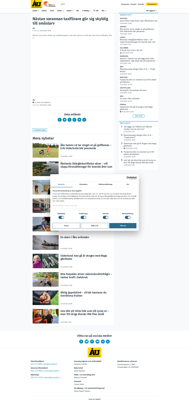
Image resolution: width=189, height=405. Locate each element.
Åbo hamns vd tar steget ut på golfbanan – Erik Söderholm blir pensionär (137, 31)
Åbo (121, 67)
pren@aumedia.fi (50, 364)
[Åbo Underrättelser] (94, 352)
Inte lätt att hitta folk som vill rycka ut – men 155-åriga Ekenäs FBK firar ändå (140, 162)
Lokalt (34, 11)
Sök (97, 11)
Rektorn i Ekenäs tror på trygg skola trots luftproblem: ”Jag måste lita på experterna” (138, 61)
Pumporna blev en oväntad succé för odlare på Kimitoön (139, 154)
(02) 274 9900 (37, 364)
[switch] (83, 217)
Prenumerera (152, 4)
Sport (52, 11)
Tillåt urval (94, 225)
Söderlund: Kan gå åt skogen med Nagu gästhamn (140, 145)
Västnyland (125, 88)
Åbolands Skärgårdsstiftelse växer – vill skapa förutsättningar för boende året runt (137, 42)
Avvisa (66, 225)
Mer (103, 11)
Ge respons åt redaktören (42, 102)
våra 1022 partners (64, 194)
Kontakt (141, 4)
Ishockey (123, 18)
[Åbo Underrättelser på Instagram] (92, 342)
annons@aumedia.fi (51, 371)
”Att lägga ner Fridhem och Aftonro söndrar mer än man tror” (138, 129)
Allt (77, 11)
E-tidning (85, 11)
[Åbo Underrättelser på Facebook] (81, 342)
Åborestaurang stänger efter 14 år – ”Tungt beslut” (138, 137)
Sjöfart (44, 11)
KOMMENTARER (40, 130)
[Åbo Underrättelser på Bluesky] (87, 342)
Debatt (69, 11)
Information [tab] (83, 184)
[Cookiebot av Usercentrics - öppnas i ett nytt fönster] (128, 177)
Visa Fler (138, 116)
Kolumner (124, 48)
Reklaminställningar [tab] (106, 184)
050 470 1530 (37, 377)
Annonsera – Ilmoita (128, 4)
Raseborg (124, 56)
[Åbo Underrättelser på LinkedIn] (103, 342)
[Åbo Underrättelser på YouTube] (97, 342)
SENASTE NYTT (126, 15)
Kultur (59, 11)
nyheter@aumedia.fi (51, 377)
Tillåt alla (123, 225)
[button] (151, 10)
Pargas (123, 104)
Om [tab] (127, 184)
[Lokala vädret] (62, 4)
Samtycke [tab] (61, 184)
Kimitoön (123, 77)
